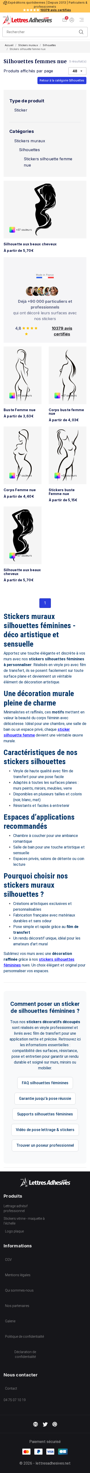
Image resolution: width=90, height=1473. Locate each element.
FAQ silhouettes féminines (45, 1083)
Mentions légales (17, 1275)
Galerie (10, 1321)
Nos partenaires (17, 1306)
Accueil (9, 45)
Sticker (20, 110)
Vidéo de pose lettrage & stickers (45, 1129)
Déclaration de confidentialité (25, 1354)
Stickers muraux (28, 45)
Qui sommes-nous (19, 1290)
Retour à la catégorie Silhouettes (62, 80)
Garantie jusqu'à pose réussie (45, 1098)
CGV (8, 1260)
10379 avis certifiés (55, 10)
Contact (11, 1388)
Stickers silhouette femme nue (48, 161)
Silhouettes (49, 45)
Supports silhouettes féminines (45, 1114)
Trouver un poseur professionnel (45, 1145)
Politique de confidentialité (24, 1336)
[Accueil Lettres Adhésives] (27, 20)
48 (74, 71)
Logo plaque (14, 1231)
